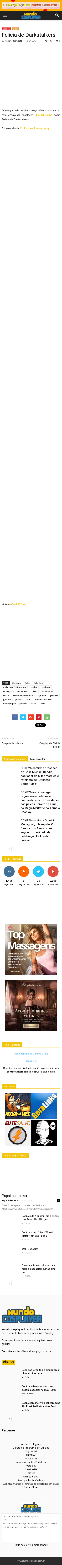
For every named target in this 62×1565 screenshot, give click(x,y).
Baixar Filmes (31, 1487)
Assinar (53, 867)
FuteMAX (31, 1455)
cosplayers (8, 691)
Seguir (9, 867)
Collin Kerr (38, 683)
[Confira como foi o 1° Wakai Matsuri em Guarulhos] (10, 1237)
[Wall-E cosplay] (10, 1253)
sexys (42, 703)
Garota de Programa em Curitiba (31, 1447)
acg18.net (31, 1060)
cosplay (33, 687)
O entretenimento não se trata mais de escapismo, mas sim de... (38, 1269)
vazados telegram (31, 1444)
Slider (15, 29)
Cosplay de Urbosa (12, 743)
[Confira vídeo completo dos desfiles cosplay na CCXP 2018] (10, 1391)
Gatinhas (6, 29)
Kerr (29, 699)
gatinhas (54, 695)
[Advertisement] (31, 76)
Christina (16, 683)
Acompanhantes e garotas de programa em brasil (31, 1483)
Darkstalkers (23, 691)
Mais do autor (37, 759)
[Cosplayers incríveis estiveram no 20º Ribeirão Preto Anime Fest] (10, 1407)
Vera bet (31, 1465)
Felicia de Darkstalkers (24, 695)
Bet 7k (31, 1473)
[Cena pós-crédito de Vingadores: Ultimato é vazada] (10, 1374)
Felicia (6, 695)
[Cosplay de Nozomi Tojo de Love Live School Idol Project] (10, 1220)
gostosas (19, 699)
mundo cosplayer (43, 699)
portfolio (23, 703)
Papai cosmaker (14, 1196)
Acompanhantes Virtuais (31, 1480)
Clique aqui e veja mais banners (31, 1544)
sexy (33, 703)
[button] (57, 15)
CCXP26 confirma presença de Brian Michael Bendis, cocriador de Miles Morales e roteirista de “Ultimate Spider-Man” (40, 776)
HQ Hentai (31, 1451)
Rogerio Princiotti (14, 40)
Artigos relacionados (15, 759)
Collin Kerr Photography (34, 128)
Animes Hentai (31, 1476)
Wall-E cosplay (30, 1249)
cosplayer (45, 687)
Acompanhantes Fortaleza (31, 1462)
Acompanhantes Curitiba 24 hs (31, 1053)
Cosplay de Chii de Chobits (49, 745)
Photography (9, 703)
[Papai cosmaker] (31, 1177)
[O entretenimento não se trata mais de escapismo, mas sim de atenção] (10, 1270)
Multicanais (31, 1458)
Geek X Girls (18, 604)
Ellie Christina (43, 114)
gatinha (42, 695)
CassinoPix (31, 1469)
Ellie (35, 691)
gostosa (7, 699)
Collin (27, 683)
